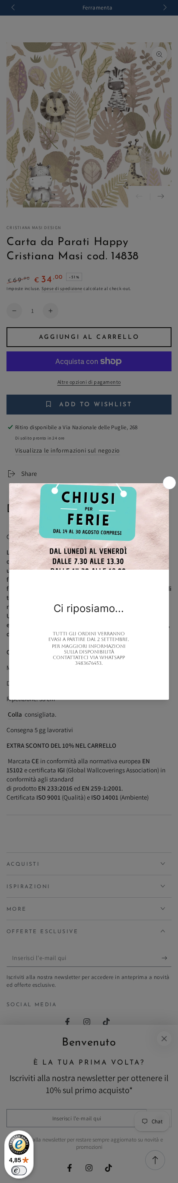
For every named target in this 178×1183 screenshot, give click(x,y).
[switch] (19, 1170)
